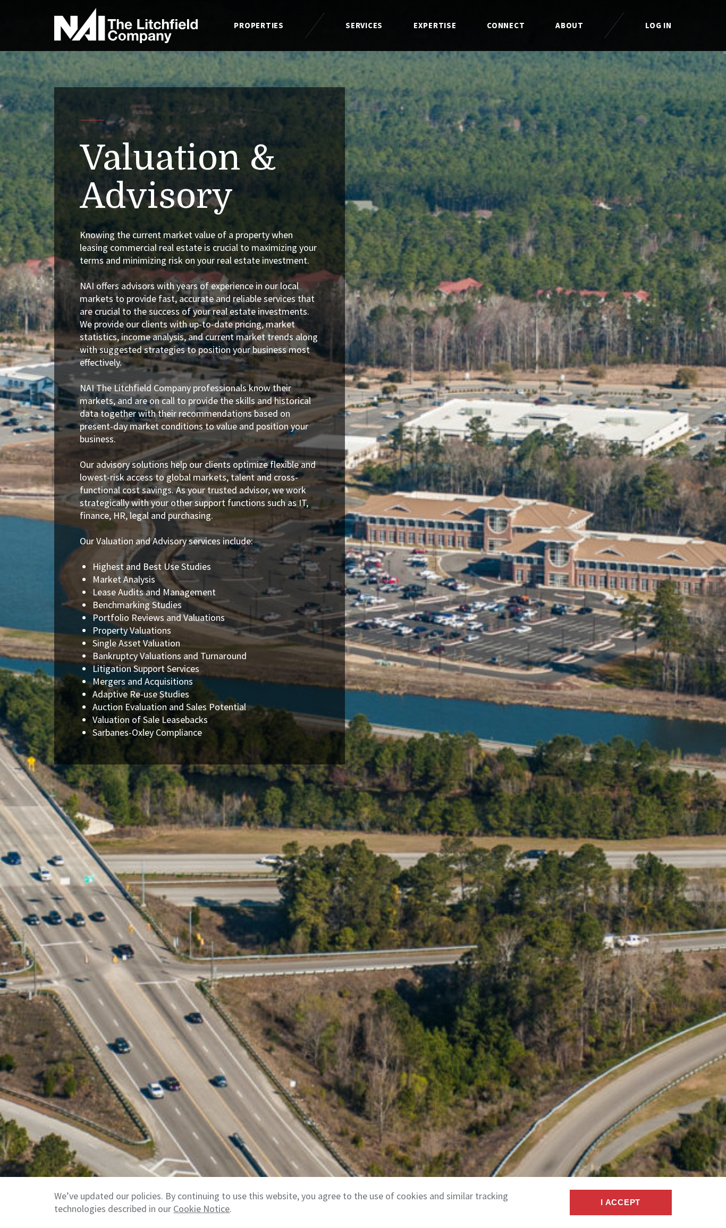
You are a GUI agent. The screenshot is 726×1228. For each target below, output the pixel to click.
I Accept (620, 1202)
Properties (259, 25)
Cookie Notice (201, 1208)
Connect (506, 25)
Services (364, 25)
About (569, 25)
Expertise (435, 25)
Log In (658, 25)
